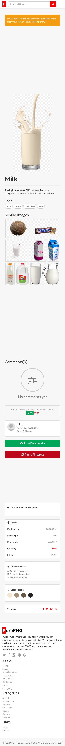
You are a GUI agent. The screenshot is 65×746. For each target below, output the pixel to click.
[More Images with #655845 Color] (23, 595)
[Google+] (51, 609)
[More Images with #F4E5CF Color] (9, 595)
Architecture (8, 701)
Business (6, 704)
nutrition (30, 206)
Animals (6, 698)
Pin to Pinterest (34, 454)
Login (37, 412)
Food (54, 548)
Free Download (33, 443)
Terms (5, 666)
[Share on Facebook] (9, 655)
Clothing (6, 714)
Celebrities (7, 708)
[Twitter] (47, 609)
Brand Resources (10, 672)
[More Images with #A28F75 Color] (16, 595)
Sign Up (30, 413)
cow (41, 206)
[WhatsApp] (56, 609)
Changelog (7, 688)
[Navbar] (59, 3)
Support (5, 669)
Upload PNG (8, 679)
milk (8, 206)
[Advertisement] (32, 61)
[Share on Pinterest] (19, 655)
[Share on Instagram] (13, 655)
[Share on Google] (25, 655)
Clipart (5, 711)
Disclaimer (7, 682)
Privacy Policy (8, 675)
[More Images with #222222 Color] (30, 595)
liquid (18, 206)
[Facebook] (43, 609)
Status (5, 685)
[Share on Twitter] (4, 655)
